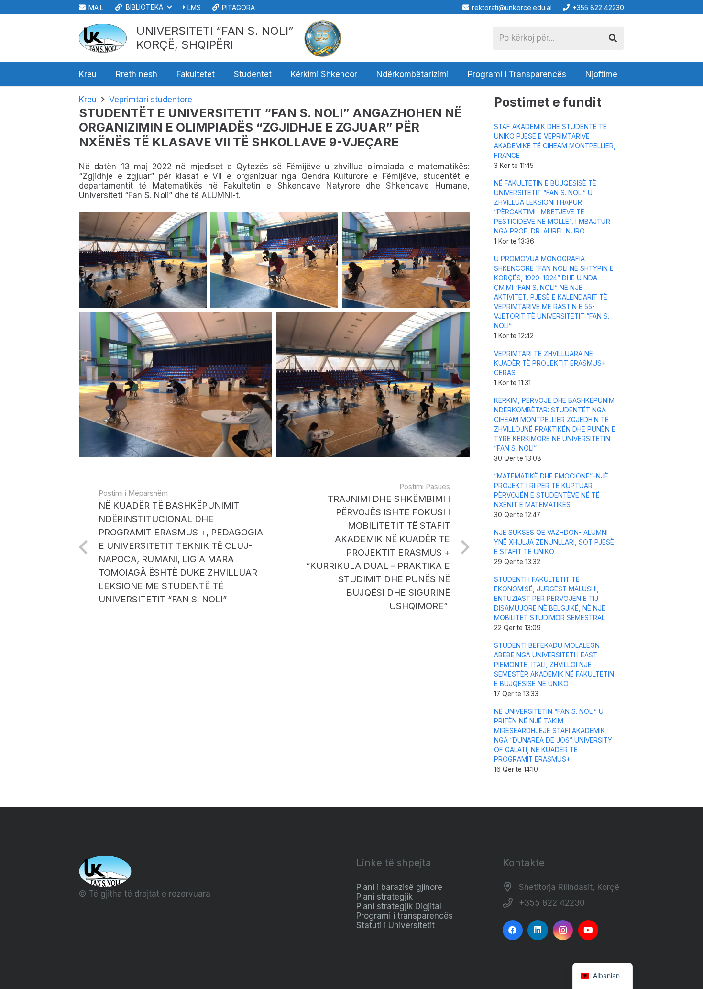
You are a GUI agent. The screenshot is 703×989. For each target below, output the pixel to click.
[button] (143, 7)
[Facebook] (513, 930)
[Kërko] (612, 38)
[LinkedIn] (537, 930)
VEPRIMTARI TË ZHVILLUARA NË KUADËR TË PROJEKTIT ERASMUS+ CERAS (550, 363)
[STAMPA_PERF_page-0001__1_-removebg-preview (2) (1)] (323, 38)
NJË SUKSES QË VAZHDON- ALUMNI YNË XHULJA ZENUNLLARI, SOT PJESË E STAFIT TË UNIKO (554, 542)
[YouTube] (588, 930)
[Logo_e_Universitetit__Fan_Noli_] (103, 38)
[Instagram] (563, 930)
